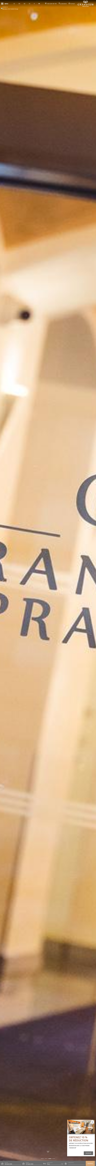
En (19, 3)
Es (29, 3)
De (24, 3)
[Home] (85, 3)
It (34, 3)
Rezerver (88, 1153)
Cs (14, 3)
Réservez (90, 1163)
